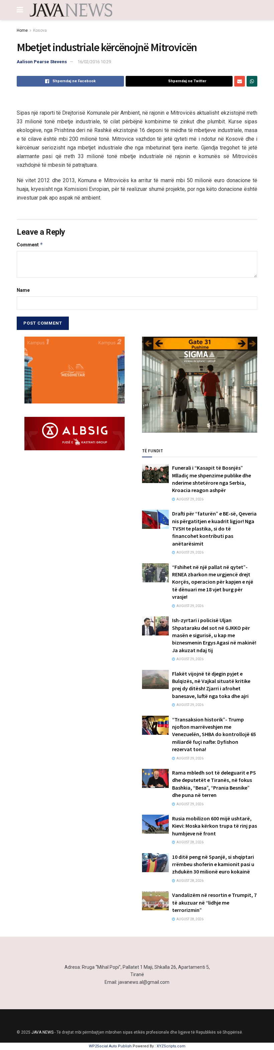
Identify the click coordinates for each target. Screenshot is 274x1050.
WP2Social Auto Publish (110, 1046)
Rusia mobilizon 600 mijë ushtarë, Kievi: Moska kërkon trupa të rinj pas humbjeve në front (214, 826)
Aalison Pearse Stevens (42, 61)
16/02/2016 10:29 (94, 61)
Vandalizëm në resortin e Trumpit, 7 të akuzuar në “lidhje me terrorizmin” (214, 902)
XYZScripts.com (171, 1046)
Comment (30, 244)
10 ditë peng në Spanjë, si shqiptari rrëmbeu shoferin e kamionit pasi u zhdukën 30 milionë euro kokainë (213, 864)
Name (23, 290)
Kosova (40, 30)
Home (22, 30)
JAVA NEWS (42, 1032)
